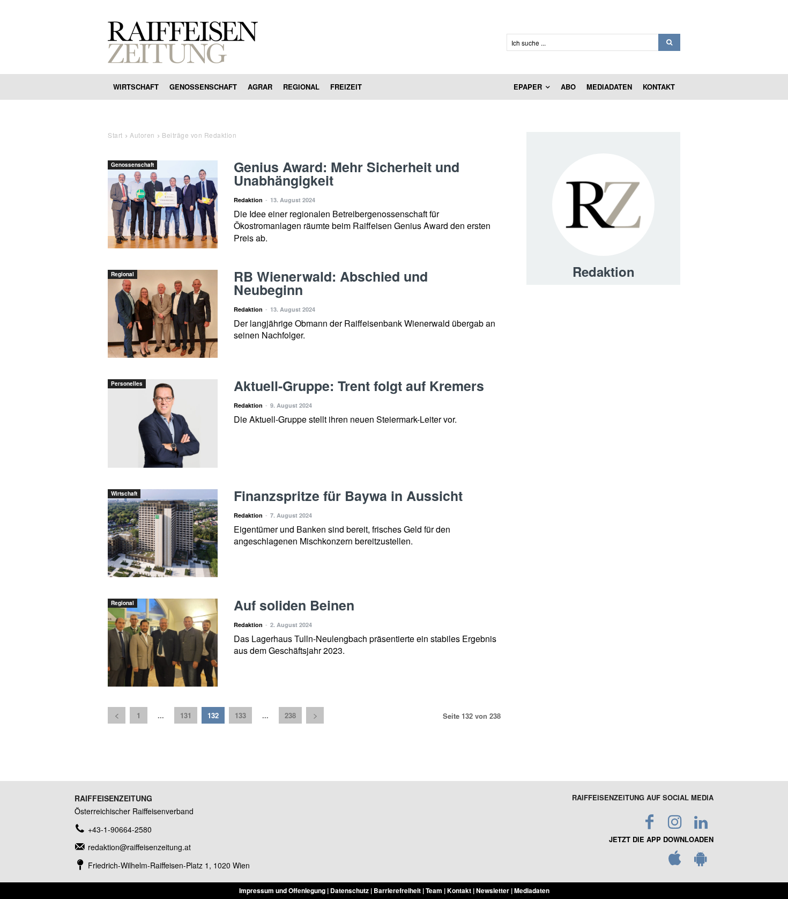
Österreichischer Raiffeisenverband (134, 811)
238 (290, 715)
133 (240, 715)
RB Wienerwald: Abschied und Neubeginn (331, 283)
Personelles (127, 383)
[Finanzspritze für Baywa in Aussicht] (163, 533)
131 (185, 715)
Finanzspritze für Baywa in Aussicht (348, 495)
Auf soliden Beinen (294, 605)
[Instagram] (675, 822)
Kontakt (459, 890)
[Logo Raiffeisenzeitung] (294, 42)
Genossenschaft (132, 164)
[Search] (669, 42)
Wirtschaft (124, 493)
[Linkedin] (700, 822)
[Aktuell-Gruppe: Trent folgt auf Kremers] (163, 423)
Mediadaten (531, 890)
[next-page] (315, 715)
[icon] (675, 861)
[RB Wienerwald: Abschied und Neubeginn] (163, 314)
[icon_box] (113, 829)
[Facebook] (649, 822)
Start (115, 134)
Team (434, 890)
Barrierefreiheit (397, 890)
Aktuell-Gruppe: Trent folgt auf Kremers (359, 385)
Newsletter (492, 890)
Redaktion (248, 200)
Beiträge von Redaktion (199, 134)
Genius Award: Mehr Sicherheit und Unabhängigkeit (346, 173)
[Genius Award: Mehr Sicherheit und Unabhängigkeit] (163, 204)
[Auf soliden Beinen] (163, 643)
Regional (122, 274)
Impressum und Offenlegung (282, 890)
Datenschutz (349, 890)
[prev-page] (116, 715)
